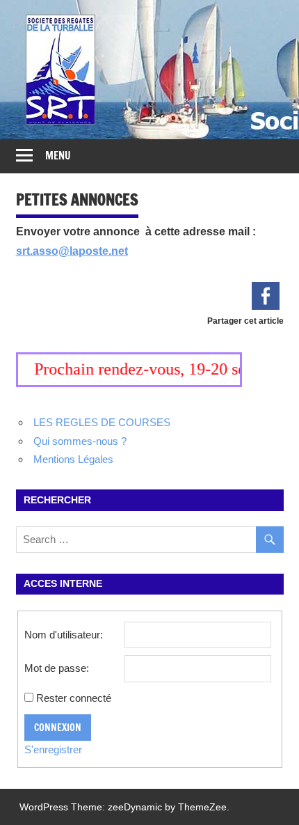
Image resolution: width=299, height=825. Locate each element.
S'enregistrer (53, 749)
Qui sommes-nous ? (80, 441)
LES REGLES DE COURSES (101, 422)
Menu (58, 155)
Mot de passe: (56, 668)
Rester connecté (73, 698)
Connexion (57, 727)
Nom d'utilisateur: (63, 635)
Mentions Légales (73, 459)
